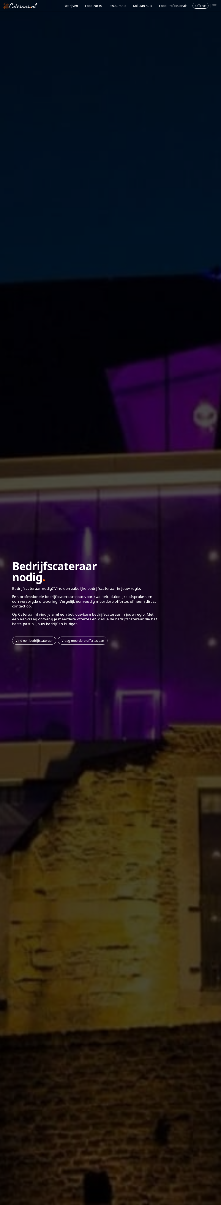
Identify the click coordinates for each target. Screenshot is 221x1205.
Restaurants (117, 5)
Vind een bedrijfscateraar (34, 640)
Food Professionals (173, 5)
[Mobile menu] (214, 6)
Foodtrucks (93, 5)
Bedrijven (71, 5)
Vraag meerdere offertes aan (83, 640)
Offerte (200, 6)
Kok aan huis (142, 5)
